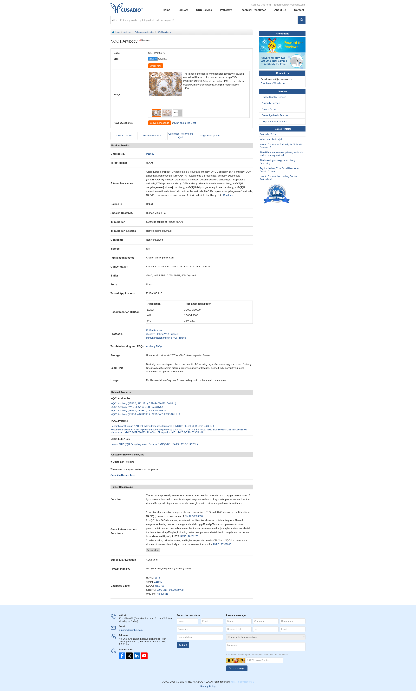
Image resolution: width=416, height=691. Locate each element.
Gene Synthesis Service (275, 115)
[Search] (302, 20)
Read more (229, 195)
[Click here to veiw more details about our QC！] (277, 194)
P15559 (150, 153)
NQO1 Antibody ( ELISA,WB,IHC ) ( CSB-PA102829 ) (138, 410)
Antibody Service (271, 103)
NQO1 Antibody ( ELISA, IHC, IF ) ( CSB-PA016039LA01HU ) (143, 403)
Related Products (152, 135)
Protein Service (270, 109)
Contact (299, 10)
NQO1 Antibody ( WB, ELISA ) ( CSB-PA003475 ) (136, 407)
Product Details (124, 135)
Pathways (226, 10)
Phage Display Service (274, 97)
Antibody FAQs (154, 346)
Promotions (282, 33)
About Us (280, 10)
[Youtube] (143, 655)
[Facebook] (122, 655)
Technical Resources (253, 10)
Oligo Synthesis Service (274, 121)
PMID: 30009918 (194, 516)
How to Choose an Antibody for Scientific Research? (281, 146)
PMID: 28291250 (189, 536)
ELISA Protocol (154, 330)
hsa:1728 (159, 585)
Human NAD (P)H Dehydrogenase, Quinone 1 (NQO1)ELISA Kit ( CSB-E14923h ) (154, 444)
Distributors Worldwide (272, 83)
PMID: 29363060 (222, 544)
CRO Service (204, 10)
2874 (157, 577)
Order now (155, 65)
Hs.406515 (162, 593)
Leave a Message (159, 122)
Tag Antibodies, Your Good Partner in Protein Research (279, 169)
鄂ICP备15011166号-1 (242, 681)
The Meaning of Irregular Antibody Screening (277, 162)
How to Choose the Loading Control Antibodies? (278, 177)
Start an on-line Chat (185, 122)
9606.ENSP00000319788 (170, 589)
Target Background (210, 135)
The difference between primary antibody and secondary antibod (281, 154)
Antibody (127, 32)
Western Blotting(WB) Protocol (162, 334)
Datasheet (145, 40)
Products (182, 10)
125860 (158, 581)
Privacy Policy (208, 686)
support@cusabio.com (293, 4)
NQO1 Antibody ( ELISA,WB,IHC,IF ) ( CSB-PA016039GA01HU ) (145, 414)
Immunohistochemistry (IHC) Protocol (166, 337)
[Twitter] (129, 655)
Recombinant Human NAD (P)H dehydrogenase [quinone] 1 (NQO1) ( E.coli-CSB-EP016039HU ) (162, 426)
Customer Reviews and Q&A (180, 135)
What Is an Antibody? (271, 139)
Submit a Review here (122, 475)
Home (166, 10)
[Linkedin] (136, 655)
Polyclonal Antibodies (144, 32)
